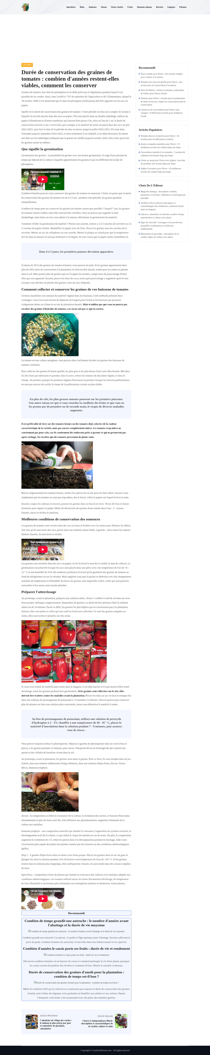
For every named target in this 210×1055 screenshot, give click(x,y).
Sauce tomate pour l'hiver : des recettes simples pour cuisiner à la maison (162, 75)
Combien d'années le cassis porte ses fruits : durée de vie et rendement (76, 948)
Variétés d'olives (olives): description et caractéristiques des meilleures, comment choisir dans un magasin (162, 206)
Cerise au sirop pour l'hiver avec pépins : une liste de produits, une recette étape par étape (163, 162)
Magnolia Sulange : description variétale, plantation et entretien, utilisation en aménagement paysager (163, 194)
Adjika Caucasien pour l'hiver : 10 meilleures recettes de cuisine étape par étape (161, 170)
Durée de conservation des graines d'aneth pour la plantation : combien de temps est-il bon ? (76, 974)
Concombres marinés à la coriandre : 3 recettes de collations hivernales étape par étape (163, 154)
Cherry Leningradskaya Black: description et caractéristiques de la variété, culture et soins (97, 1023)
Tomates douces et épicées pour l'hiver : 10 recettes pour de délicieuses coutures (160, 137)
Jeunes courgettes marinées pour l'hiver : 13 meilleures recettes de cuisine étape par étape (161, 145)
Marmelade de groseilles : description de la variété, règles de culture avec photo (160, 235)
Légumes (27, 65)
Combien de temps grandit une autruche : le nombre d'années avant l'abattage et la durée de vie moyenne (76, 923)
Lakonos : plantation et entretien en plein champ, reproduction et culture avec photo (162, 216)
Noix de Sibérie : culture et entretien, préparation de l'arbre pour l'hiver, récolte (162, 92)
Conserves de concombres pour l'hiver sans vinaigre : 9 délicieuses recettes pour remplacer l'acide (162, 113)
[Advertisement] (105, 36)
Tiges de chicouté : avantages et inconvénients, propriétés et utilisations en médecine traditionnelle (162, 225)
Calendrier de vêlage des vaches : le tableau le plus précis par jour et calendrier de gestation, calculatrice (56, 1024)
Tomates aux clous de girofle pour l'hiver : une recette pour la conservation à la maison (161, 83)
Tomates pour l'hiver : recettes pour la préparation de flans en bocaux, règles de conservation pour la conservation (163, 101)
